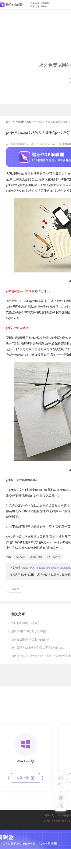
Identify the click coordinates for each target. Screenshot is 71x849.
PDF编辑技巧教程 (22, 121)
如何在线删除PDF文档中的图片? (30, 639)
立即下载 (23, 777)
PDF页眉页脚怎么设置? (25, 623)
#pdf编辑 (20, 557)
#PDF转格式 (36, 557)
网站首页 (49, 815)
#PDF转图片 (53, 557)
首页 (8, 121)
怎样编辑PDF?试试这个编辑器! (29, 631)
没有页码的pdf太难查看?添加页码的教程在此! (38, 647)
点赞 (16, 588)
